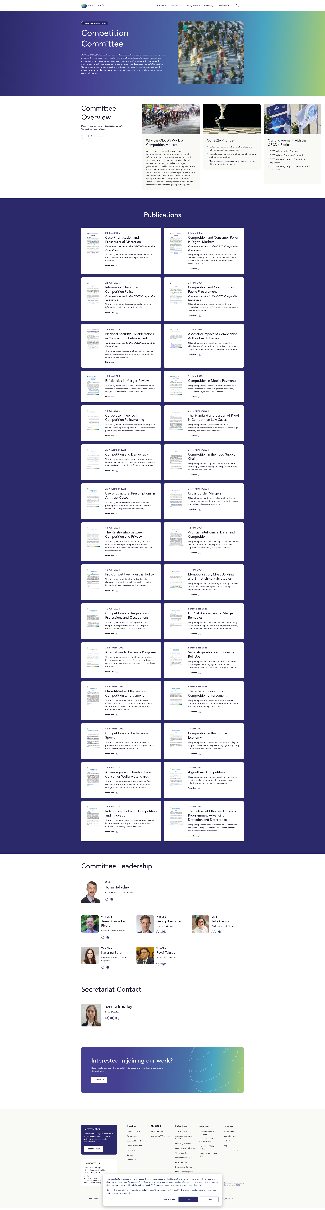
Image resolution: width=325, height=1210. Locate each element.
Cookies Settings (168, 1199)
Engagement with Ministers (206, 1132)
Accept (188, 1199)
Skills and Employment (184, 1172)
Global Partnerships (135, 1145)
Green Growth (181, 1153)
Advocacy (208, 6)
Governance (132, 1136)
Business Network (134, 1141)
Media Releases (230, 1136)
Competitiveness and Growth (183, 1137)
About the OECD (158, 1131)
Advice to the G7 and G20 (208, 1154)
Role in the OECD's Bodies (207, 1147)
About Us (160, 6)
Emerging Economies (183, 1143)
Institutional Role (133, 1131)
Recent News (229, 1131)
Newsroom (224, 6)
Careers (130, 1155)
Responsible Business (183, 1167)
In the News (228, 1141)
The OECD (175, 6)
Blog (225, 1145)
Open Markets (181, 1162)
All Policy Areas (181, 1131)
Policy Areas (192, 6)
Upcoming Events (231, 1150)
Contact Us (131, 1159)
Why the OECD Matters (160, 1136)
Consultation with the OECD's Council (207, 1140)
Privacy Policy (197, 1185)
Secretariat (131, 1150)
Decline (209, 1199)
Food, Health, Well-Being (185, 1148)
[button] (91, 136)
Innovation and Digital (184, 1157)
